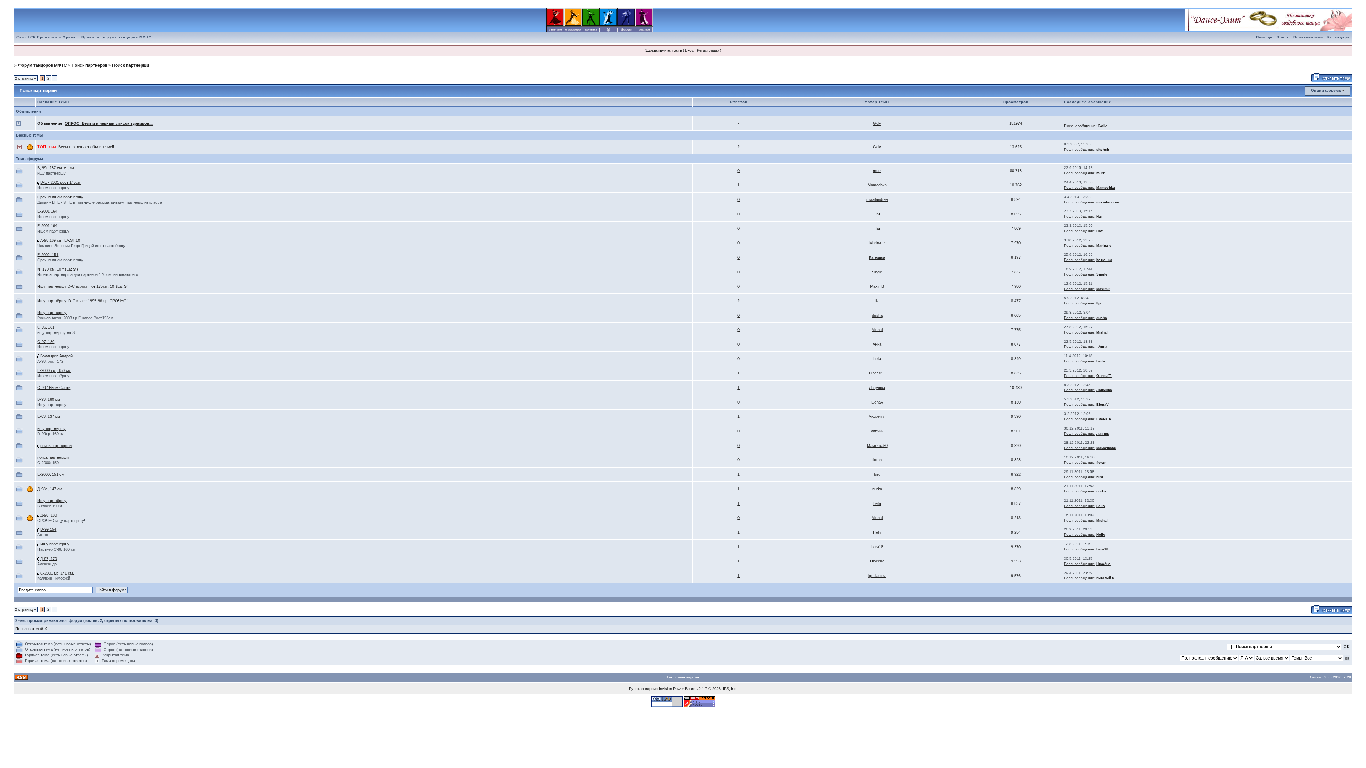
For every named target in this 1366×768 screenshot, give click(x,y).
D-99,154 (48, 529)
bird (877, 474)
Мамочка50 (877, 445)
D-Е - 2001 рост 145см (60, 182)
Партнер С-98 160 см (56, 549)
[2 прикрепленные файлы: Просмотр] (38, 182)
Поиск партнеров (89, 65)
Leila (877, 359)
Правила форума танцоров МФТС (116, 37)
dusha (877, 315)
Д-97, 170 (48, 558)
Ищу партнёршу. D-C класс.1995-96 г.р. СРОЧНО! (82, 301)
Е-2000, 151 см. (51, 474)
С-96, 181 (45, 327)
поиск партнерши (56, 445)
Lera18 (877, 547)
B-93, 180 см (48, 399)
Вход (689, 50)
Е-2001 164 (47, 211)
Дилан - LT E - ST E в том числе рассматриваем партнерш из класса (99, 202)
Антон (42, 535)
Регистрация (708, 50)
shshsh (1102, 149)
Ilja (877, 301)
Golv (877, 123)
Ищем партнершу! (53, 347)
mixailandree (877, 199)
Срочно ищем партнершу (60, 197)
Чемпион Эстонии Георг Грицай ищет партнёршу (81, 246)
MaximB (877, 286)
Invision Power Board (677, 689)
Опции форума (1326, 90)
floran (877, 460)
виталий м (1105, 578)
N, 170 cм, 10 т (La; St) (57, 269)
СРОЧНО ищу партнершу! (61, 520)
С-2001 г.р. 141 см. (57, 573)
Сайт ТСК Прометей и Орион (46, 37)
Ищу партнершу (52, 312)
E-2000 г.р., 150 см (54, 370)
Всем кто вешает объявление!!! (86, 147)
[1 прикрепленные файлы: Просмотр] (38, 240)
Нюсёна (877, 561)
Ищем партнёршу (53, 376)
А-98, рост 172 (50, 361)
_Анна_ (877, 344)
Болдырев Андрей (56, 356)
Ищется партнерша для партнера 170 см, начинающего (87, 274)
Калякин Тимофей (53, 578)
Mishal (877, 329)
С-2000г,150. (48, 462)
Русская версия (643, 689)
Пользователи (1308, 37)
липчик (877, 431)
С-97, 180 (45, 342)
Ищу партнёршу (52, 500)
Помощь (1264, 37)
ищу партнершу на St (56, 332)
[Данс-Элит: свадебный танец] (1268, 19)
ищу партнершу (51, 173)
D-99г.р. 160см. (51, 434)
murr (877, 171)
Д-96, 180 (48, 515)
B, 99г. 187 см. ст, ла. (56, 168)
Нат (877, 214)
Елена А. (1104, 419)
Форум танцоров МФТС (42, 65)
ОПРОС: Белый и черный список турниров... (109, 123)
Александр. (47, 564)
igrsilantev (877, 576)
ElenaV (877, 402)
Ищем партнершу (53, 188)
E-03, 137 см (48, 416)
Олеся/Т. (877, 373)
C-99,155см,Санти (53, 387)
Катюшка (877, 257)
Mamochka (877, 185)
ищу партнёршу (51, 428)
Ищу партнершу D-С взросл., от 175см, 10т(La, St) (83, 286)
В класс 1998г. (50, 506)
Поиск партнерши (130, 65)
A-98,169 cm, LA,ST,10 (60, 240)
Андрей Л (877, 416)
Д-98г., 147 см (49, 489)
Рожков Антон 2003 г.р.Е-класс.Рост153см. (76, 318)
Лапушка (877, 387)
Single (877, 272)
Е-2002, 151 (47, 254)
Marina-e (877, 243)
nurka (877, 489)
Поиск (1283, 37)
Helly (877, 532)
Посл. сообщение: (1080, 126)
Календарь (1338, 37)
